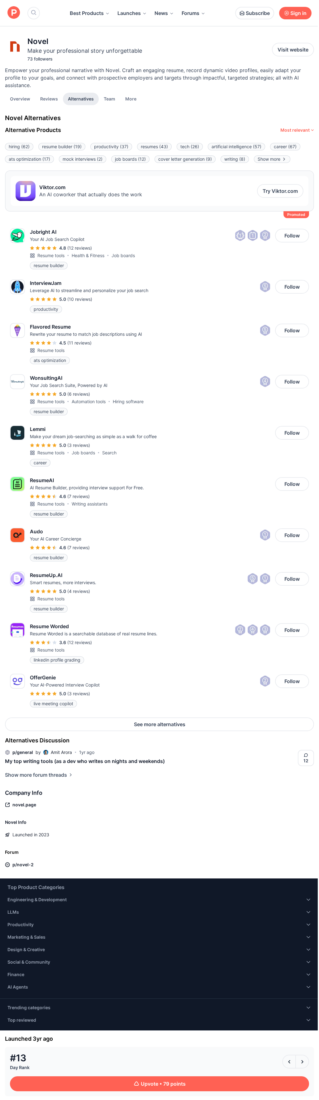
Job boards (123, 255)
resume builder (62, 146)
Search (109, 452)
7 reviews (78, 496)
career (285, 146)
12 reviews (79, 248)
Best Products (87, 13)
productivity (111, 146)
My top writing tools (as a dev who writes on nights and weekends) (85, 761)
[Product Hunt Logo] (13, 13)
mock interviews (82, 159)
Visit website (293, 49)
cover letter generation (185, 159)
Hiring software (128, 401)
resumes (154, 146)
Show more (269, 159)
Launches (129, 13)
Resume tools (50, 255)
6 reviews (78, 394)
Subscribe (258, 13)
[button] (130, 98)
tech (189, 146)
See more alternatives (159, 724)
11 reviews (79, 342)
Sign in (298, 13)
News (161, 13)
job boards (130, 159)
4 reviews (78, 591)
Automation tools (89, 401)
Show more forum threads (36, 775)
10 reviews (80, 299)
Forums (190, 13)
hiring (19, 146)
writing (234, 159)
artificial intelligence (236, 146)
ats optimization (29, 159)
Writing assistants (89, 503)
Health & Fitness (88, 255)
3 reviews (78, 445)
